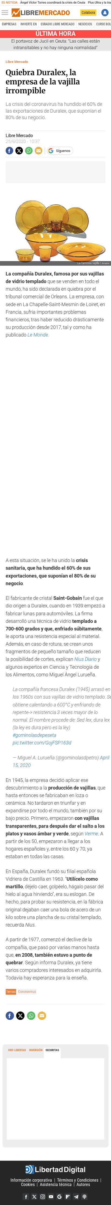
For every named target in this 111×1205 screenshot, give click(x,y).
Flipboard (67, 1196)
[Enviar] (29, 150)
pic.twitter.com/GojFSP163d (42, 743)
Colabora (88, 12)
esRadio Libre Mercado (57, 24)
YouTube (51, 1196)
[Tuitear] (19, 150)
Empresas (9, 24)
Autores (83, 1184)
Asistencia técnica (56, 1184)
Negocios (85, 24)
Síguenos (63, 151)
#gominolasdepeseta (34, 735)
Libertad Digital (55, 1169)
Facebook (26, 1196)
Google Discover (59, 1196)
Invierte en (28, 24)
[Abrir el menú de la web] (6, 12)
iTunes (84, 1196)
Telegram (76, 1196)
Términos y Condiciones (77, 1180)
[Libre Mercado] (41, 12)
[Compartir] (9, 150)
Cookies (28, 1184)
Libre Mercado (17, 62)
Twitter (34, 1196)
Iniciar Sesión (105, 12)
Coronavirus (27, 992)
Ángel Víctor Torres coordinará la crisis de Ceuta (52, 2)
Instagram (42, 1196)
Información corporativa (31, 1180)
